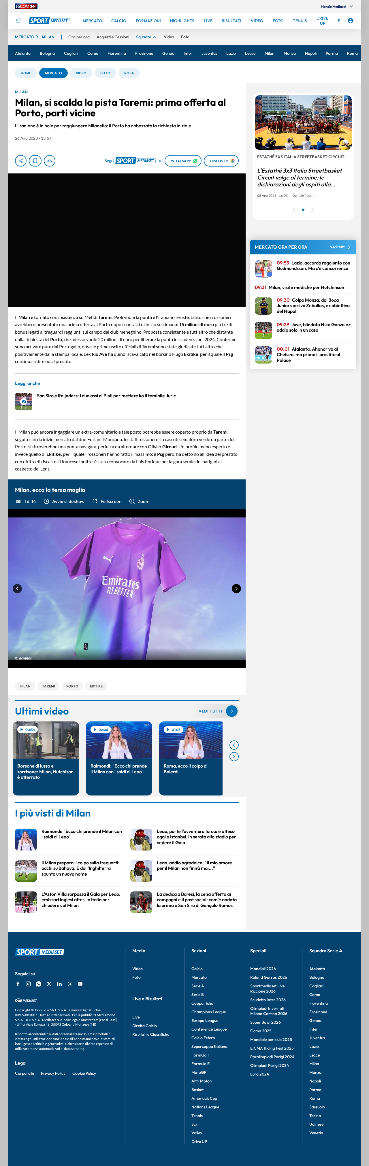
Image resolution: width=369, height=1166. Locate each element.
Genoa (315, 1020)
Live (136, 1017)
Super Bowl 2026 (265, 1022)
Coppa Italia (202, 1003)
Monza (315, 1072)
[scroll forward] (234, 756)
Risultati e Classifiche (150, 1034)
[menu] (18, 20)
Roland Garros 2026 (268, 977)
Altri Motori (201, 1081)
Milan (314, 1063)
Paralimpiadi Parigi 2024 (272, 1056)
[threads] (70, 984)
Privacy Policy (53, 1073)
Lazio (314, 1046)
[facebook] (18, 984)
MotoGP (198, 1072)
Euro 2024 (259, 1074)
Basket (197, 1089)
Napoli (315, 1081)
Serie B (197, 994)
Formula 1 (200, 1055)
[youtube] (80, 984)
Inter (313, 1029)
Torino (315, 1115)
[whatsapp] (39, 984)
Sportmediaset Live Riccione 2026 (267, 988)
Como (314, 994)
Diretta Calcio (144, 1025)
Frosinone (318, 1011)
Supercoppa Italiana (209, 1046)
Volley (196, 1132)
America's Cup (204, 1098)
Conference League (209, 1029)
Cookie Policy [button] (84, 1073)
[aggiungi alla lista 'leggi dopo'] (35, 161)
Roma (314, 1098)
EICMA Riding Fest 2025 (272, 1048)
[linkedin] (59, 984)
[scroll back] (234, 745)
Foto (136, 977)
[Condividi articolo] (21, 161)
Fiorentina (318, 1003)
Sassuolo (317, 1107)
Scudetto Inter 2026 (268, 999)
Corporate (24, 1073)
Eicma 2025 (261, 1030)
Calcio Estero (203, 1037)
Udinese (316, 1124)
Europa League (204, 1020)
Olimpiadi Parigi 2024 (269, 1065)
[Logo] (50, 20)
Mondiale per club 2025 (271, 1039)
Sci (194, 1124)
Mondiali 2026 (263, 968)
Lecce (314, 1055)
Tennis (197, 1115)
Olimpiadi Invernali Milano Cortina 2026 (268, 1011)
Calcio (197, 968)
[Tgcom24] (26, 6)
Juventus (317, 1037)
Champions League (208, 1011)
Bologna (316, 977)
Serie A (197, 986)
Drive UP (199, 1141)
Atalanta (317, 968)
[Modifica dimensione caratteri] (49, 161)
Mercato (199, 977)
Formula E (200, 1063)
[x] (49, 984)
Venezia (316, 1132)
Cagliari (316, 986)
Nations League (205, 1107)
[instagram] (28, 984)
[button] (26, 73)
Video (137, 968)
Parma (315, 1089)
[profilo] (350, 20)
